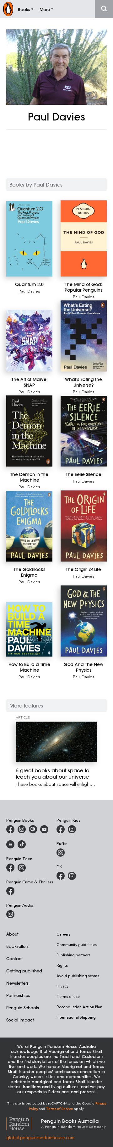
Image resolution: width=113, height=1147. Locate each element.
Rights (62, 965)
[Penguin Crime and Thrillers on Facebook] (10, 891)
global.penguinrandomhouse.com (40, 1137)
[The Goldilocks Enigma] (29, 526)
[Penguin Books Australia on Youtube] (44, 829)
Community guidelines (76, 944)
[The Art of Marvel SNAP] (29, 341)
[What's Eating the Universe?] (84, 336)
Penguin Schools (22, 1007)
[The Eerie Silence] (84, 431)
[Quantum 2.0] (29, 239)
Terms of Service (59, 1108)
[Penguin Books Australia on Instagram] (22, 829)
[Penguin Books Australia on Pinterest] (33, 829)
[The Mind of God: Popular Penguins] (84, 238)
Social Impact (20, 1019)
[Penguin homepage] (8, 9)
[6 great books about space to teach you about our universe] (56, 742)
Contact (14, 958)
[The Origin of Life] (84, 526)
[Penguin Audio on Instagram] (10, 914)
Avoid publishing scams (77, 975)
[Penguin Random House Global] (23, 1123)
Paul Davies (29, 291)
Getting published (24, 970)
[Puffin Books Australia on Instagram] (60, 852)
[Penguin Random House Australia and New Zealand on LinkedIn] (10, 844)
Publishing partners (73, 955)
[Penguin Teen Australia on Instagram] (22, 868)
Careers (63, 934)
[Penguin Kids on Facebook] (60, 829)
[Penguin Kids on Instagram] (72, 829)
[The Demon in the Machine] (29, 431)
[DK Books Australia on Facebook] (60, 876)
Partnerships (18, 995)
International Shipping (76, 1017)
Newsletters (17, 983)
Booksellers (17, 946)
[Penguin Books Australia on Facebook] (10, 829)
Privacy (62, 986)
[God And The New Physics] (84, 621)
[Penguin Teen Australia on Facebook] (10, 868)
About (12, 934)
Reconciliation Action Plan (79, 1007)
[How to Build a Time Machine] (29, 629)
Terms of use (68, 996)
